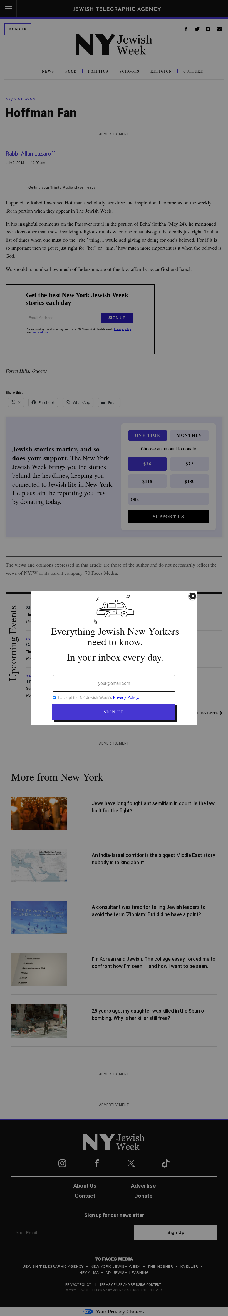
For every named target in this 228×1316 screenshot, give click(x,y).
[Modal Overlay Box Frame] (114, 658)
